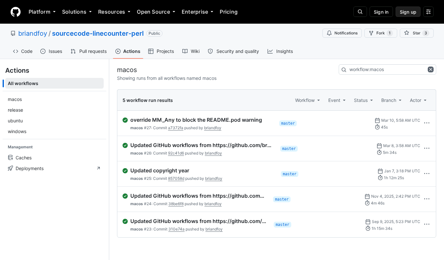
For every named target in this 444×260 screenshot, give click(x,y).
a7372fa (175, 127)
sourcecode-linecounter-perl (98, 33)
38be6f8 (176, 203)
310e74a (176, 229)
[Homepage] (15, 11)
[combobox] (387, 69)
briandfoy (32, 33)
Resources (111, 11)
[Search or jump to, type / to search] (360, 11)
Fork (383, 33)
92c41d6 (176, 153)
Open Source (153, 11)
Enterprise (195, 11)
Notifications (346, 33)
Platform (39, 11)
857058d (176, 178)
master (288, 123)
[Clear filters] (431, 69)
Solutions (74, 11)
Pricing (229, 11)
